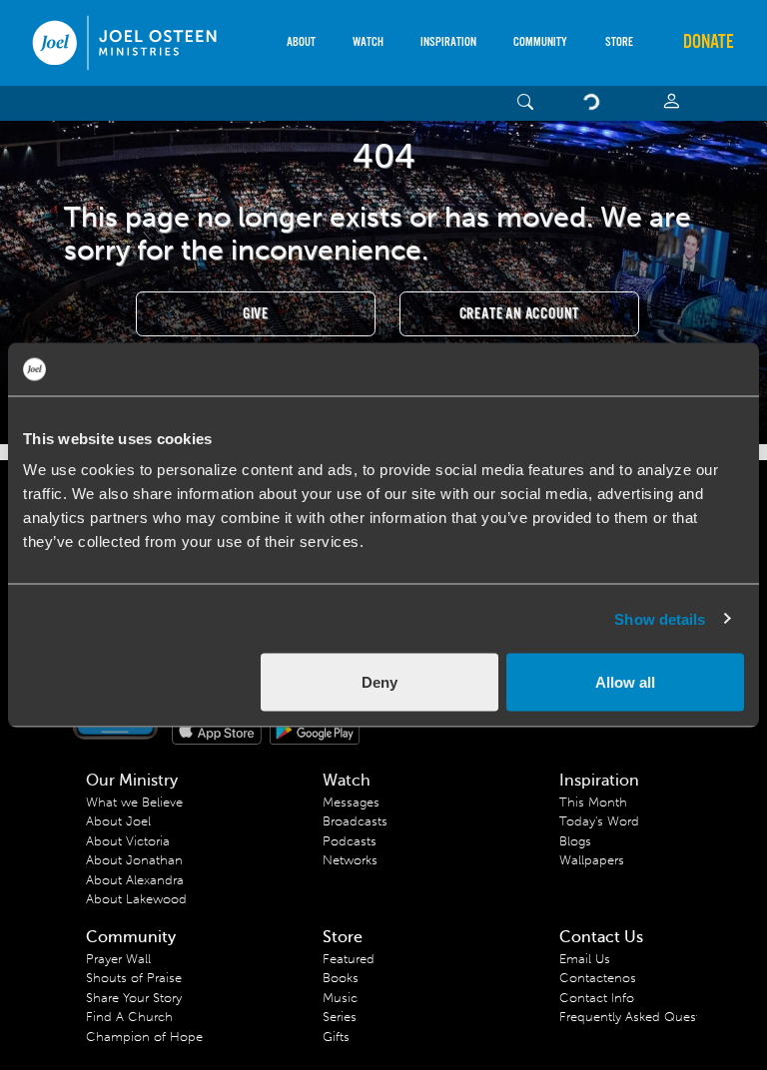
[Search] (525, 103)
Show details (659, 618)
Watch (368, 42)
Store (619, 42)
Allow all (625, 682)
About (301, 42)
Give (256, 313)
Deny (379, 682)
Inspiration (448, 42)
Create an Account (519, 313)
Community (540, 42)
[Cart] (595, 103)
